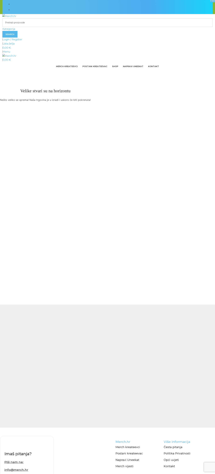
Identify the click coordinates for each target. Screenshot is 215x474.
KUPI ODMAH (20, 4)
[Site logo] (9, 16)
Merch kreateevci (128, 447)
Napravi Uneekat (127, 460)
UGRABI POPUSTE (23, 9)
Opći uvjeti (171, 460)
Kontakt (169, 466)
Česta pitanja (173, 447)
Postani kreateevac (129, 453)
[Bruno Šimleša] (107, 366)
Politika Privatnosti (177, 453)
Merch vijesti (124, 466)
